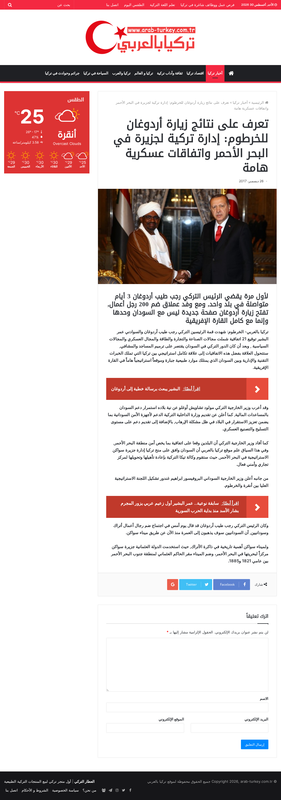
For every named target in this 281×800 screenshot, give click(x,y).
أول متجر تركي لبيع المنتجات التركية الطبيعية (37, 781)
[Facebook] (130, 790)
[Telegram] (110, 790)
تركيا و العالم (143, 73)
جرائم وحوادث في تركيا (62, 73)
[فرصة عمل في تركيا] (103, 790)
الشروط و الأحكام (35, 790)
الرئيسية (258, 102)
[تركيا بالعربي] (141, 37)
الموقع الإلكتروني (171, 719)
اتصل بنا (112, 4)
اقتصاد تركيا (195, 73)
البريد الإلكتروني (256, 719)
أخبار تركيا (215, 73)
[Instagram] (117, 790)
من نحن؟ (89, 790)
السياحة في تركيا (95, 73)
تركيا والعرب (121, 73)
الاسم (264, 698)
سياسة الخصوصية (65, 790)
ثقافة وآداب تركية (170, 73)
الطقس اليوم (134, 4)
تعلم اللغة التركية (162, 4)
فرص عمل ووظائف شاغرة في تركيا (207, 4)
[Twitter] (123, 790)
